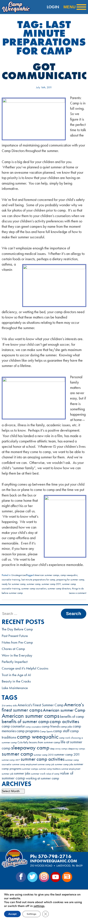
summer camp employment (24, 764)
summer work (38, 773)
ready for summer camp (13, 584)
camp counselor (13, 726)
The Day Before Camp (17, 629)
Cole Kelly (23, 742)
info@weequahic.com (53, 861)
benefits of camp (72, 716)
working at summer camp (42, 778)
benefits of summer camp (25, 721)
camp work (64, 737)
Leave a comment (77, 593)
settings (39, 906)
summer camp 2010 (44, 754)
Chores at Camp (13, 648)
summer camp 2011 (51, 584)
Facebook (21, 877)
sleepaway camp (30, 747)
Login (53, 7)
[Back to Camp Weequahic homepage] (14, 7)
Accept (12, 914)
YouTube (55, 877)
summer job (7, 773)
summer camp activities (43, 759)
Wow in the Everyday (17, 655)
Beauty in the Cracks (16, 681)
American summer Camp (64, 710)
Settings (31, 914)
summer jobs (22, 773)
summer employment (70, 768)
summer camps (30, 768)
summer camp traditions (50, 768)
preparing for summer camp (70, 579)
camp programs (27, 731)
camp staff (61, 730)
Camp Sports (46, 731)
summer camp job (46, 764)
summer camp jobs (64, 764)
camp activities (64, 721)
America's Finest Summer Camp (40, 705)
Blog (67, 877)
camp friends (51, 726)
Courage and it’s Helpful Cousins (25, 668)
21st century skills (9, 705)
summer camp (33, 584)
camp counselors (33, 726)
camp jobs (66, 726)
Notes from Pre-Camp (17, 642)
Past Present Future (15, 635)
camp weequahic (69, 575)
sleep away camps (58, 748)
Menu (69, 7)
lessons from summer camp (44, 742)
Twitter (32, 877)
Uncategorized (18, 575)
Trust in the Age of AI (16, 674)
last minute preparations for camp (38, 579)
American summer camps (46, 575)
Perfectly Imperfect (15, 661)
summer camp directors (59, 588)
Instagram (44, 877)
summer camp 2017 (11, 760)
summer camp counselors (33, 588)
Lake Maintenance (15, 687)
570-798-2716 (54, 856)
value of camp (52, 773)
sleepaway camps (76, 748)
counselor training (11, 579)
